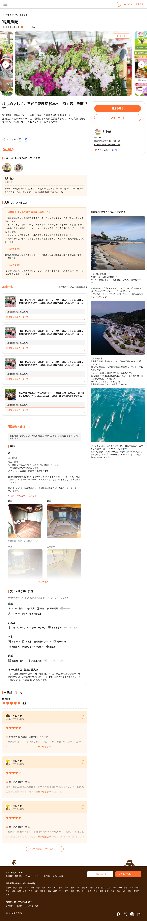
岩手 (20, 888)
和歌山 (42, 891)
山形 (38, 888)
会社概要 (9, 876)
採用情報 (47, 876)
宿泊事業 (9, 906)
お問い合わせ (100, 874)
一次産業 (18, 906)
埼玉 (66, 888)
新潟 (91, 888)
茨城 (49, 888)
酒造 (36, 906)
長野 (120, 888)
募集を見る (117, 108)
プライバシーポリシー (32, 876)
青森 (15, 888)
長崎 (112, 891)
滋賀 (13, 891)
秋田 (32, 888)
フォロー (121, 36)
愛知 (137, 888)
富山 (97, 888)
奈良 (36, 891)
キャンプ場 (28, 906)
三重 (7, 891)
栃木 (55, 888)
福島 (43, 888)
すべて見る (44, 746)
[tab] (6, 167)
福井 (108, 888)
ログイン (128, 4)
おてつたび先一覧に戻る (15, 15)
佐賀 (107, 891)
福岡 (101, 891)
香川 (84, 891)
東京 (78, 888)
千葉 (72, 888)
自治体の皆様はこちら (128, 874)
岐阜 (125, 888)
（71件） (115, 150)
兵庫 (30, 891)
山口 (72, 891)
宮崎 (129, 891)
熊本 (118, 891)
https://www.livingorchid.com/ (107, 144)
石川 (103, 888)
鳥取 (49, 891)
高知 (95, 891)
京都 (19, 891)
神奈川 (84, 888)
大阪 (24, 891)
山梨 (114, 888)
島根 (55, 891)
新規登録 (140, 4)
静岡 (131, 888)
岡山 (61, 891)
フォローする (118, 117)
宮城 (26, 888)
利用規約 (18, 876)
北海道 (8, 888)
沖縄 (7, 895)
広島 (66, 891)
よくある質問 (58, 876)
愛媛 (89, 891)
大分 (124, 891)
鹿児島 (136, 891)
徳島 (78, 891)
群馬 (61, 888)
